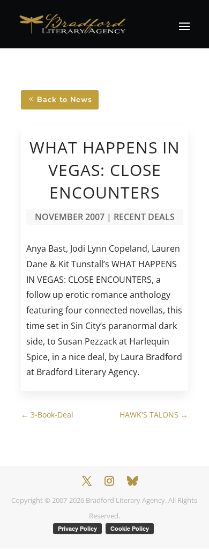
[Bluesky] (132, 481)
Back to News (64, 99)
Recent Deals (144, 217)
